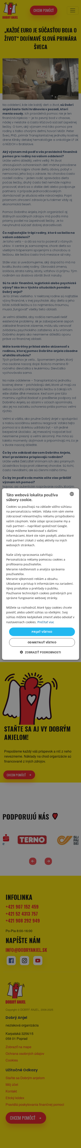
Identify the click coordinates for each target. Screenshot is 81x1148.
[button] (40, 652)
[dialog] (40, 574)
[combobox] (72, 494)
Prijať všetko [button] (42, 631)
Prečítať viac (45, 622)
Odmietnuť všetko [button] (42, 642)
